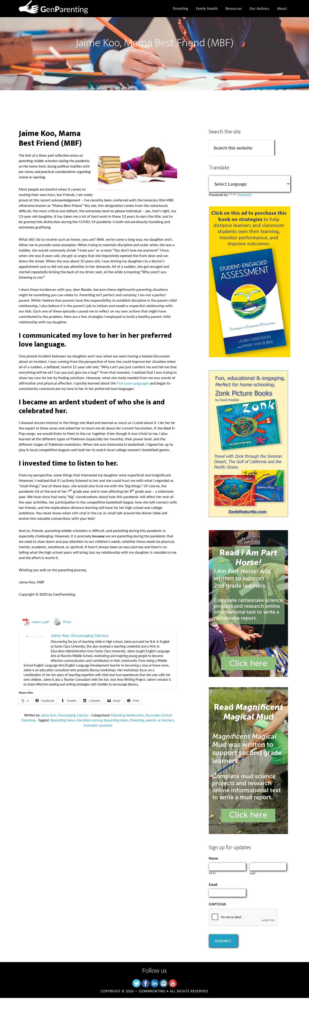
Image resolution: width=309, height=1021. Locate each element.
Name (213, 858)
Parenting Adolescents (127, 715)
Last (253, 873)
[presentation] (243, 917)
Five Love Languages (133, 383)
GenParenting (59, 8)
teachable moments (98, 725)
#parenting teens (62, 720)
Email (213, 884)
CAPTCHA (217, 904)
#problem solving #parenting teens (102, 720)
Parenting (137, 720)
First (212, 873)
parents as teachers (160, 720)
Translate (244, 194)
